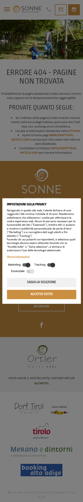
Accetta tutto (42, 294)
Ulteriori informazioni (18, 256)
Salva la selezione (41, 282)
